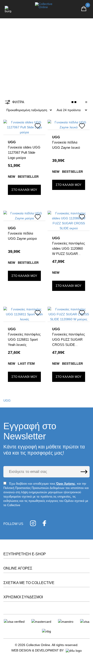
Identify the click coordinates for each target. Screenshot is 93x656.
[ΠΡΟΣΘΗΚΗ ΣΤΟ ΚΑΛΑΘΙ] (24, 190)
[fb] (44, 523)
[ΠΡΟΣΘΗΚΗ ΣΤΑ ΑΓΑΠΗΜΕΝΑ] (37, 126)
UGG (7, 400)
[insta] (33, 523)
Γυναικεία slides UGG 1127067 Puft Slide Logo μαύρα (24, 152)
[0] (83, 9)
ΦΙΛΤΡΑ (18, 102)
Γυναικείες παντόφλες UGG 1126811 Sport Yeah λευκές (24, 339)
